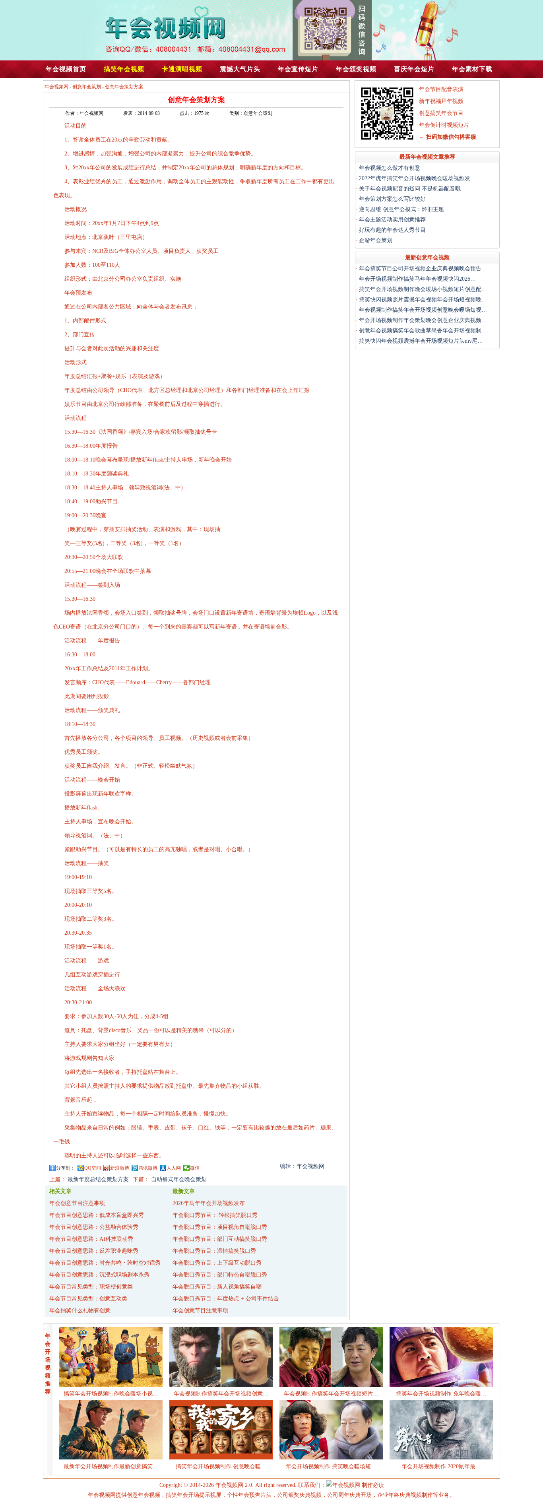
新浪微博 (119, 1168)
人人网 (174, 1168)
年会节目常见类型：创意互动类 (88, 1299)
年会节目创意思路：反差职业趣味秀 (93, 1251)
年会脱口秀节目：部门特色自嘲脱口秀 (220, 1275)
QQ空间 (92, 1168)
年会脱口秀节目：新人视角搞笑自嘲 (217, 1287)
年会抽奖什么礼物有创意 (80, 1311)
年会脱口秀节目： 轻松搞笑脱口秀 (215, 1215)
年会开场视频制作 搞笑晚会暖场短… (331, 1466)
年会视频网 (56, 86)
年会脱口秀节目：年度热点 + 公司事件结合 (226, 1299)
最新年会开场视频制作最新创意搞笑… (111, 1466)
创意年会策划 (86, 86)
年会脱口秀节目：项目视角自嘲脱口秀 (220, 1227)
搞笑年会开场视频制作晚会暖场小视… (111, 1394)
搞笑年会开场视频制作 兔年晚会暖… (441, 1394)
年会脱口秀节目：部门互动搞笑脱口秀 (220, 1239)
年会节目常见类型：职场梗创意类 (91, 1287)
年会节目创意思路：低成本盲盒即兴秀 (96, 1215)
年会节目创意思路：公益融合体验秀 (93, 1227)
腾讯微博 (147, 1168)
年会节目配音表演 (441, 89)
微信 (195, 1168)
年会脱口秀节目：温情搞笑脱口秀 (214, 1251)
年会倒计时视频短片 (444, 125)
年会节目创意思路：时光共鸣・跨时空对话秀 (105, 1263)
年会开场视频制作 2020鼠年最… (441, 1466)
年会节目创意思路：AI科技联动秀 (91, 1239)
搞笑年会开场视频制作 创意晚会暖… (221, 1466)
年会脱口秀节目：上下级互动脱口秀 (217, 1263)
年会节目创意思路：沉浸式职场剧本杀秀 (99, 1275)
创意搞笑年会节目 (441, 113)
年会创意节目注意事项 (77, 1203)
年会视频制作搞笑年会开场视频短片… (331, 1394)
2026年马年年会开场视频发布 (209, 1203)
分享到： (65, 1168)
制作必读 (373, 1485)
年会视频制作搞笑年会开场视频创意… (221, 1394)
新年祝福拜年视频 (441, 101)
